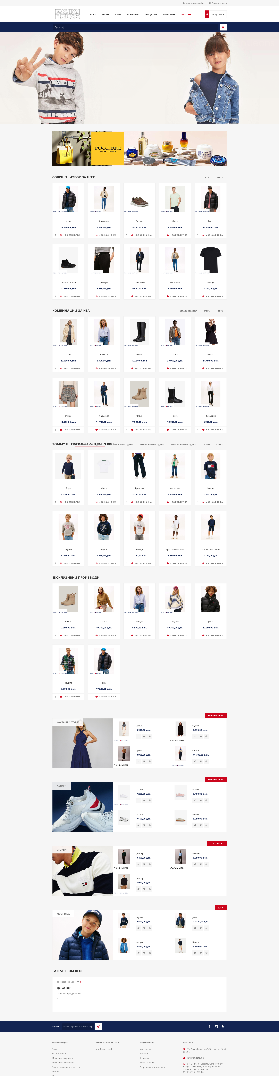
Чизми (139, 335)
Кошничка (144, 1039)
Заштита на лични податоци (66, 1048)
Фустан (210, 335)
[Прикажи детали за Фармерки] (104, 180)
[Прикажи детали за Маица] (175, 180)
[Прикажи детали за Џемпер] (123, 837)
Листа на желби (147, 1043)
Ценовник (63, 968)
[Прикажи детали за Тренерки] (104, 241)
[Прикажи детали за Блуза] (68, 447)
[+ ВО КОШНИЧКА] (149, 717)
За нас (55, 1030)
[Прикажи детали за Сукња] (68, 374)
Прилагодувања (219, 3)
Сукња (68, 396)
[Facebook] (209, 1007)
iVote (132, 1074)
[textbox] (135, 27)
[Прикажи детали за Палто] (175, 313)
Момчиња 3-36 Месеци (70, 900)
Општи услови (59, 1034)
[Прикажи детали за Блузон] (68, 508)
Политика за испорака (63, 1043)
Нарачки (144, 1034)
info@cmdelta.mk (104, 1030)
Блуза (68, 469)
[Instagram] (216, 1007)
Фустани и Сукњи (68, 702)
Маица (175, 202)
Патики (139, 202)
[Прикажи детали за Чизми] (140, 313)
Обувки (62, 913)
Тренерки (104, 263)
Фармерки (104, 202)
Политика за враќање (63, 1039)
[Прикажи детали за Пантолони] (140, 241)
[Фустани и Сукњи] (82, 724)
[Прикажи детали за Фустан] (211, 313)
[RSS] (223, 1007)
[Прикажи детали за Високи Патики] (68, 241)
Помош (55, 1052)
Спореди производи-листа (153, 1048)
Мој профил (145, 1030)
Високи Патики (68, 263)
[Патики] (82, 788)
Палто (175, 335)
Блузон (68, 530)
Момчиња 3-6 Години (69, 904)
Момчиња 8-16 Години (70, 908)
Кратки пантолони (175, 530)
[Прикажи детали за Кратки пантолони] (175, 508)
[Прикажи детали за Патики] (140, 180)
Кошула (104, 335)
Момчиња (63, 894)
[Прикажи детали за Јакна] (68, 180)
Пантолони (139, 263)
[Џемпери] (82, 852)
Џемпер (139, 834)
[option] (139, 68)
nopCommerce (155, 1074)
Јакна (68, 202)
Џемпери (62, 830)
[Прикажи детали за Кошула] (104, 313)
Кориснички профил (195, 3)
